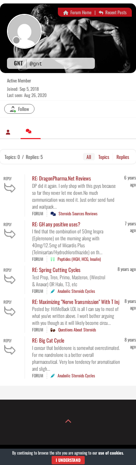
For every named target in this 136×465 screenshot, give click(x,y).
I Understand (68, 460)
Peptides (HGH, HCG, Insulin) (79, 259)
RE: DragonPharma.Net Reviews (61, 178)
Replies (122, 156)
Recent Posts (115, 12)
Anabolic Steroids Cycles (76, 291)
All (88, 156)
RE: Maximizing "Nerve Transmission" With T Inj (75, 301)
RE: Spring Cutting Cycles (56, 269)
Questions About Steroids (77, 329)
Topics (103, 156)
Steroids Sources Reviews (78, 213)
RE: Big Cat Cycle (48, 340)
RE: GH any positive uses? (56, 224)
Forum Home (80, 12)
